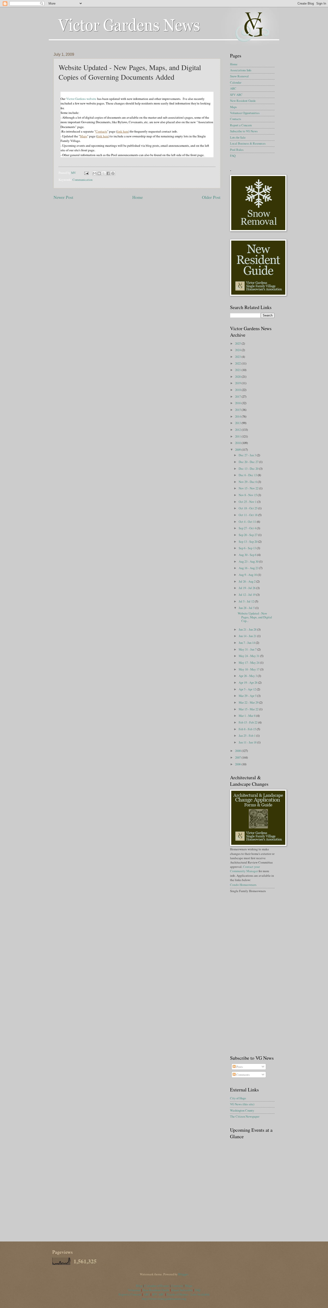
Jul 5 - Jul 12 (247, 601)
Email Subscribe (182, 1290)
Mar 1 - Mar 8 (247, 715)
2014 (238, 416)
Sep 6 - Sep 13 (248, 548)
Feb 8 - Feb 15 (248, 729)
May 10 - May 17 (249, 669)
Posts (239, 1067)
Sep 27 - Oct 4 (248, 528)
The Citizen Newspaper (244, 1116)
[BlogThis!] (99, 173)
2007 (238, 757)
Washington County (242, 1110)
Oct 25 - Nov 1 (248, 501)
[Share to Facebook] (108, 173)
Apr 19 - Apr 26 (248, 682)
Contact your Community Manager (245, 868)
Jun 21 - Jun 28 (248, 629)
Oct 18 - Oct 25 (248, 508)
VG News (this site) (242, 1104)
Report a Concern (241, 125)
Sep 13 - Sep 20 (248, 541)
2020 (238, 376)
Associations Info (240, 70)
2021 (238, 370)
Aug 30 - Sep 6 (248, 555)
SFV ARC (236, 94)
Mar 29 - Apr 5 (248, 696)
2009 (238, 449)
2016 (238, 403)
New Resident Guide (243, 100)
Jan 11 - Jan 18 (248, 742)
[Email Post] (86, 172)
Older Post (211, 197)
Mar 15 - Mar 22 (249, 709)
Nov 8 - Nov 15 (248, 495)
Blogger (183, 1274)
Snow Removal (239, 76)
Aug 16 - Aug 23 (249, 568)
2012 (238, 429)
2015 (238, 410)
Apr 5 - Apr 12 (248, 689)
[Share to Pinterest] (112, 173)
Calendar (235, 82)
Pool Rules (236, 149)
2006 (238, 764)
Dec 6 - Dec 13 (248, 475)
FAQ (233, 155)
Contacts (235, 119)
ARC (233, 88)
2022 (238, 363)
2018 (238, 390)
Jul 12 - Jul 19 (247, 594)
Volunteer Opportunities (245, 113)
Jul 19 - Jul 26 (247, 588)
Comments (243, 1074)
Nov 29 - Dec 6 (248, 482)
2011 (238, 436)
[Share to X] (103, 173)
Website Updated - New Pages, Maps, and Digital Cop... (255, 617)
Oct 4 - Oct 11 (248, 521)
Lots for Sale (238, 137)
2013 (238, 423)
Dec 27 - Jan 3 (248, 455)
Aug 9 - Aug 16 (248, 574)
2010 (238, 443)
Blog (139, 1286)
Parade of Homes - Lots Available (188, 1294)
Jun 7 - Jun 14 (247, 642)
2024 (238, 350)
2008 (238, 750)
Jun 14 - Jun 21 (248, 636)
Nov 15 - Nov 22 (249, 488)
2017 (238, 396)
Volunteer (134, 1290)
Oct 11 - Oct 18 (248, 515)
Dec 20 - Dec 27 (249, 462)
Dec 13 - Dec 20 (249, 468)
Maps (233, 107)
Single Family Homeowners (248, 891)
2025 (238, 343)
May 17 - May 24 (249, 662)
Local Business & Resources (248, 143)
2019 (238, 383)
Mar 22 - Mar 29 (249, 702)
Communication (82, 179)
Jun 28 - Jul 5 (247, 608)
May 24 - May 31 (249, 656)
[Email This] (94, 173)
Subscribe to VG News (244, 131)
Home (137, 197)
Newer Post (63, 197)
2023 (238, 356)
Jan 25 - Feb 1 (247, 735)
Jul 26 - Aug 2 (247, 581)
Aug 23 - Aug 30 (249, 561)
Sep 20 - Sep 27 (248, 535)
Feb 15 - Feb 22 (248, 722)
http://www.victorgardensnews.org (164, 1298)
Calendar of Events (157, 1286)
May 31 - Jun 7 (248, 649)
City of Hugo (238, 1098)
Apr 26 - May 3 (248, 676)
